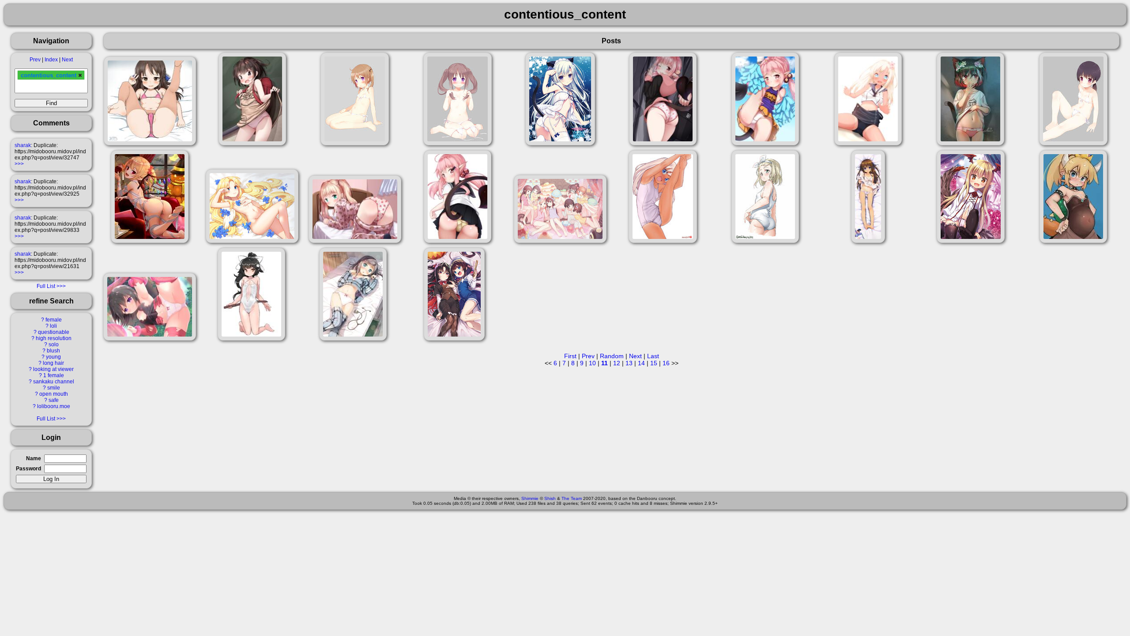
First (570, 356)
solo (54, 344)
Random (612, 356)
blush (53, 351)
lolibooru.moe (53, 406)
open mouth (53, 394)
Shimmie (530, 498)
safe (54, 400)
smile (53, 388)
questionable (53, 332)
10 (592, 363)
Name (33, 458)
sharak (23, 145)
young (53, 357)
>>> (19, 164)
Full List (46, 286)
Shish (550, 498)
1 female (53, 375)
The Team (571, 498)
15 (653, 363)
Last (653, 356)
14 (641, 363)
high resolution (54, 338)
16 (666, 363)
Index (51, 60)
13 (629, 363)
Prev (35, 60)
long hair (53, 363)
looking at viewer (53, 369)
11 (604, 363)
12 (616, 363)
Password (28, 469)
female (53, 320)
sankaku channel (53, 382)
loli (53, 326)
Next (67, 60)
